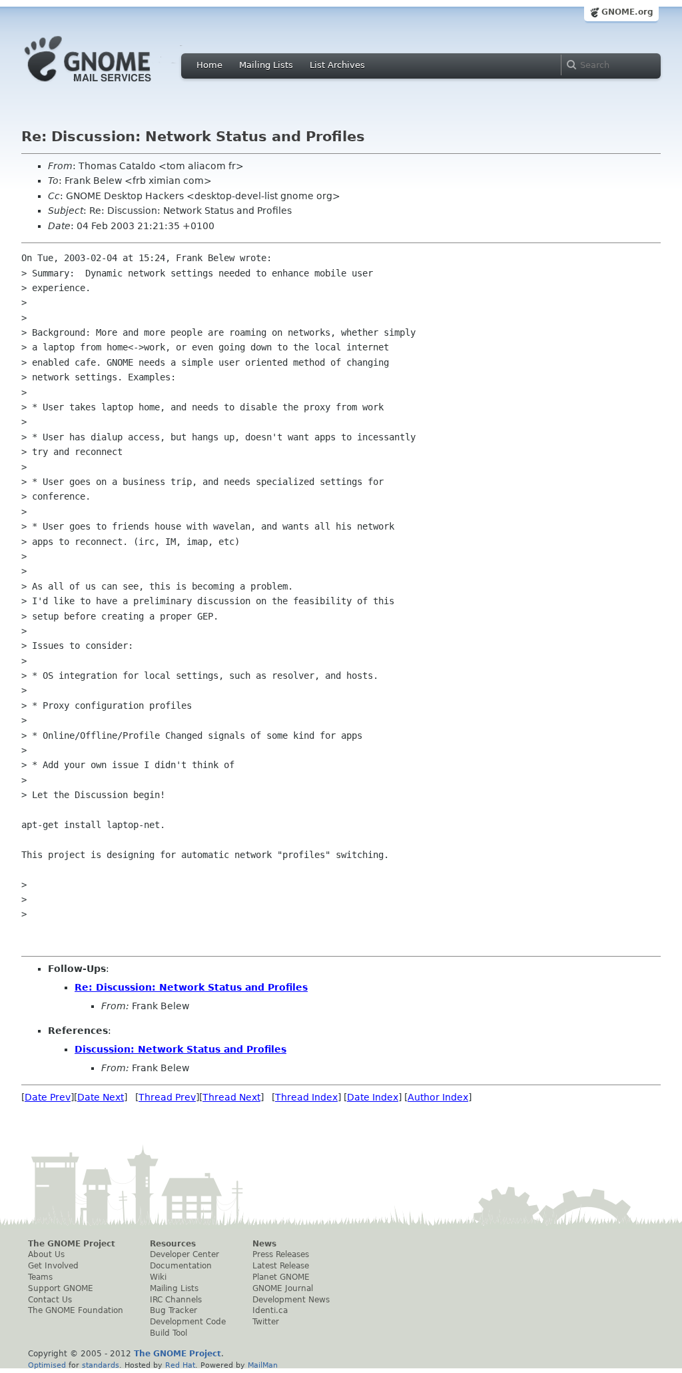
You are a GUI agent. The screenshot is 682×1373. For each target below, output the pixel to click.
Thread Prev (167, 1097)
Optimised (47, 1365)
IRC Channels (176, 1299)
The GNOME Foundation (75, 1310)
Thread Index (306, 1097)
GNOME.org (627, 12)
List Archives (337, 65)
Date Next (100, 1097)
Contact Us (50, 1299)
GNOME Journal (282, 1288)
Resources (173, 1243)
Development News (291, 1299)
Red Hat (180, 1365)
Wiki (158, 1277)
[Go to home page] (108, 85)
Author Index (438, 1097)
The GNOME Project (71, 1243)
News (264, 1243)
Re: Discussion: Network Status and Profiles (191, 987)
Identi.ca (270, 1310)
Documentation (181, 1265)
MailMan (263, 1365)
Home (209, 65)
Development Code (188, 1321)
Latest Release (280, 1265)
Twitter (265, 1321)
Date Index (372, 1097)
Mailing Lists (266, 65)
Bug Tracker (173, 1310)
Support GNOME (60, 1288)
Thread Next (231, 1097)
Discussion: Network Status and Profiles (180, 1049)
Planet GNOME (281, 1277)
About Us (46, 1254)
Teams (40, 1277)
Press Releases (280, 1254)
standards (100, 1365)
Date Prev (48, 1097)
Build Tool (168, 1333)
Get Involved (53, 1265)
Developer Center (184, 1254)
